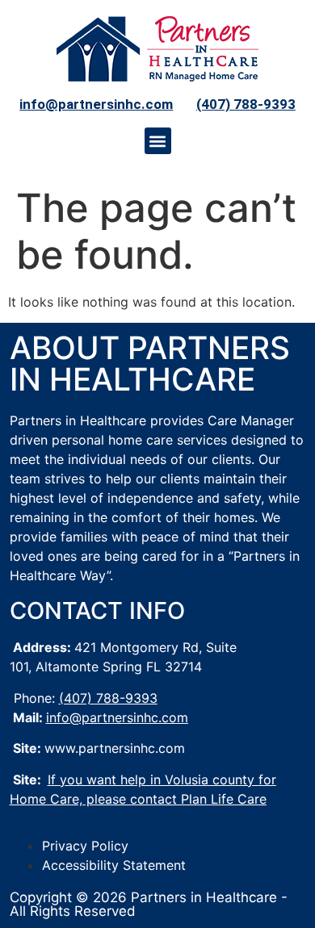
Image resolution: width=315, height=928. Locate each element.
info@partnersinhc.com (96, 104)
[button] (158, 140)
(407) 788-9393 (246, 104)
